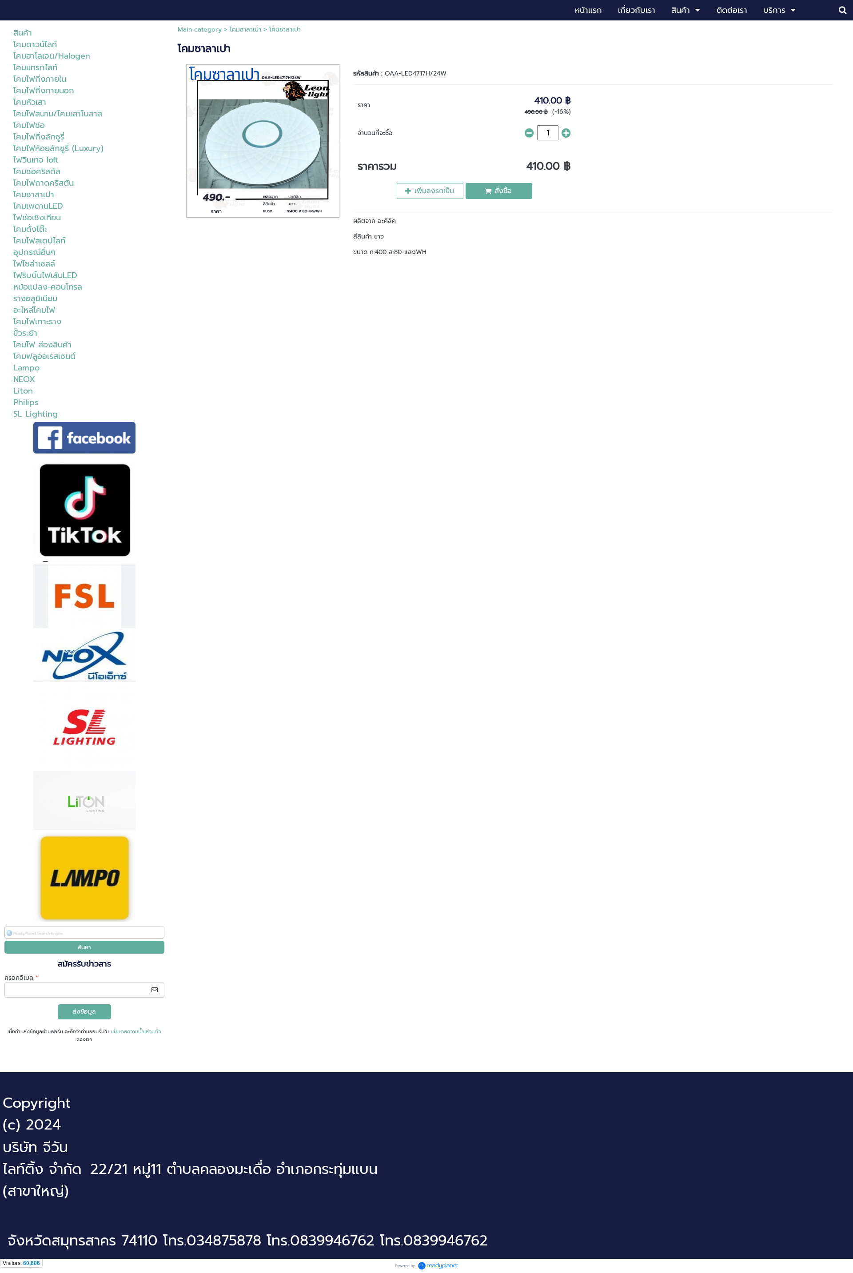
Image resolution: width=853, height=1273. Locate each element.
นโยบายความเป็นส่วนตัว (136, 1031)
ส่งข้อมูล (84, 1011)
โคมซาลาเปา (245, 29)
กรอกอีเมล (21, 978)
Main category (200, 29)
